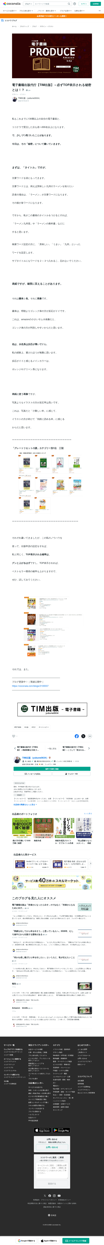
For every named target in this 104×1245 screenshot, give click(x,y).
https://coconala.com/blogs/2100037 (30, 685)
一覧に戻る (52, 748)
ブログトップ (24, 26)
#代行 (34, 727)
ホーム (14, 26)
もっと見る (88, 813)
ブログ (34, 26)
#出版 (26, 727)
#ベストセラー (44, 727)
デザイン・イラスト (47, 26)
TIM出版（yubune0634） (35, 757)
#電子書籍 (17, 727)
